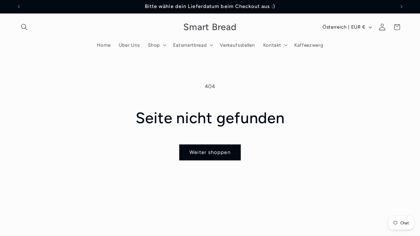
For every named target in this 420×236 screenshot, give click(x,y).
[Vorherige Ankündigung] (19, 6)
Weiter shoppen (209, 152)
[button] (24, 27)
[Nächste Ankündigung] (401, 6)
